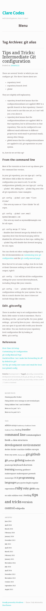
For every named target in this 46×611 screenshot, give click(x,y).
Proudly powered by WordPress (12, 602)
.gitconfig (29, 374)
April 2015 (8, 548)
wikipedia (20, 508)
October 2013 (9, 582)
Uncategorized (14, 374)
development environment (11, 377)
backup (18, 430)
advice (8, 425)
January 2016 (9, 536)
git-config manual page (30, 258)
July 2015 (8, 544)
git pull (15, 380)
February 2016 (10, 533)
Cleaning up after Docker (13, 397)
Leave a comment (10, 382)
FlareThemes (6, 605)
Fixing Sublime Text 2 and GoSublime (17, 404)
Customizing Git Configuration (15, 352)
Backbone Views (10, 430)
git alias (30, 377)
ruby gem (29, 488)
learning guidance (23, 470)
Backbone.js (21, 425)
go (6, 460)
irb (33, 460)
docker (7, 449)
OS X (16, 478)
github (20, 380)
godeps (11, 461)
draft (22, 377)
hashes (28, 460)
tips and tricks (28, 380)
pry (18, 483)
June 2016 (8, 521)
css (12, 440)
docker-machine (18, 449)
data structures (20, 440)
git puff (9, 380)
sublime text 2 (18, 495)
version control (38, 380)
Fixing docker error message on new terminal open (22, 401)
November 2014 (10, 563)
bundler (26, 429)
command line (38, 374)
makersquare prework (26, 474)
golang (19, 460)
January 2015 (9, 559)
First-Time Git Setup (10, 348)
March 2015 (9, 551)
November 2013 (10, 578)
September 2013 (10, 586)
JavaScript (9, 465)
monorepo (9, 478)
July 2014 (8, 567)
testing (27, 495)
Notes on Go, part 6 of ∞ (13, 412)
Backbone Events (30, 425)
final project (21, 455)
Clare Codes (13, 12)
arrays (14, 425)
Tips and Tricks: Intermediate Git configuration (19, 57)
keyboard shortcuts (23, 465)
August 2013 (9, 589)
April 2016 (8, 525)
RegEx (28, 483)
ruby (18, 488)
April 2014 (8, 570)
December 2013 (10, 574)
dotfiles (28, 449)
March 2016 (9, 529)
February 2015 (10, 555)
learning (10, 469)
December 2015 (10, 540)
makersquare (10, 474)
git (26, 377)
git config (36, 377)
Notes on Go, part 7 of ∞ (13, 408)
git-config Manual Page (11, 355)
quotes (23, 483)
